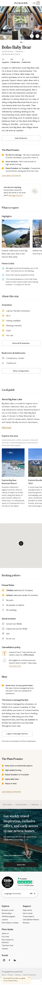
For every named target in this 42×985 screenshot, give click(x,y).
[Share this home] (32, 36)
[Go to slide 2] (23, 42)
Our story (5, 936)
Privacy (10, 975)
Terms (4, 975)
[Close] (29, 977)
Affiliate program (8, 916)
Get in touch (28, 913)
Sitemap (18, 975)
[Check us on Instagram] (4, 960)
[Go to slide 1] (21, 42)
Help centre (27, 910)
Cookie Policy (12, 981)
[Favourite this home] (37, 36)
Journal (5, 919)
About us (5, 933)
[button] (21, 3)
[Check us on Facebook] (9, 960)
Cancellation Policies (31, 919)
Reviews (26, 922)
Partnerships (7, 913)
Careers (5, 948)
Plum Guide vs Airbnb (10, 922)
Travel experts (28, 916)
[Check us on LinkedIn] (15, 960)
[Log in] (35, 3)
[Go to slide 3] (25, 42)
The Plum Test (7, 945)
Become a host (8, 910)
